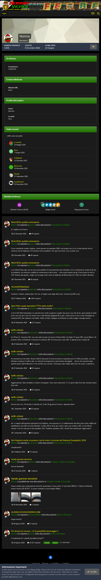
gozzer (32, 225)
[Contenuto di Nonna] (93, 46)
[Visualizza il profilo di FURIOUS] (11, 159)
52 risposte (35, 344)
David (31, 534)
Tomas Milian (35, 515)
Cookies (65, 563)
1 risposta (33, 471)
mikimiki (32, 289)
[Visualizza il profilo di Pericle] (11, 175)
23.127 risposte (34, 543)
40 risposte (35, 234)
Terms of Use (35, 570)
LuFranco (33, 443)
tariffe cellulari (17, 330)
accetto (93, 572)
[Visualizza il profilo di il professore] (11, 183)
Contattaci (55, 563)
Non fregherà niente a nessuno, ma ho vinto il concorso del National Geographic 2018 (48, 440)
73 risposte (33, 452)
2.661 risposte (35, 298)
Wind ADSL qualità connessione (25, 222)
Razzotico (33, 333)
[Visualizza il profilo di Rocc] (11, 151)
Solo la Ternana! (64, 515)
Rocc (16, 150)
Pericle (16, 174)
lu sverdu (17, 142)
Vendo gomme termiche (21, 459)
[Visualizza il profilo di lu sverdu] (11, 143)
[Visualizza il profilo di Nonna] (7, 223)
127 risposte (36, 323)
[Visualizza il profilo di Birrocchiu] (11, 167)
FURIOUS (18, 158)
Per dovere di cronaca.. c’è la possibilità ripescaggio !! (34, 531)
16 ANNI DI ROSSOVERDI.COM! (25, 512)
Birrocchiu (18, 166)
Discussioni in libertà (60, 225)
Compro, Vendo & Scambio (63, 462)
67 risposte (33, 524)
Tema (44, 563)
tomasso (33, 308)
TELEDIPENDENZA (20, 287)
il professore (19, 182)
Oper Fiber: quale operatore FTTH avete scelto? (32, 306)
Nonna (14, 225)
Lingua (35, 563)
